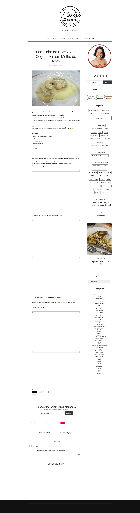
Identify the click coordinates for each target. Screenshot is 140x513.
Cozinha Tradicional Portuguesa (100, 145)
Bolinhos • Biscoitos (99, 303)
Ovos (91, 182)
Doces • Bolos (105, 159)
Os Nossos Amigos (99, 340)
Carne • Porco (33, 422)
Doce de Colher (99, 324)
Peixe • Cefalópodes (94, 185)
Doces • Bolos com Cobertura (100, 162)
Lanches (99, 175)
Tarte (99, 370)
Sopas (97, 192)
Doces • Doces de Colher (99, 169)
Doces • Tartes (93, 172)
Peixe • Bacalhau (105, 182)
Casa (63, 38)
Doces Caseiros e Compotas (99, 326)
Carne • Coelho (99, 314)
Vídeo (102, 192)
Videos (78, 38)
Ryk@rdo (37, 446)
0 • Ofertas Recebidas (104, 113)
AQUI (58, 111)
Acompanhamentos (100, 125)
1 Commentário (45, 422)
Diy (99, 322)
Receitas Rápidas (98, 189)
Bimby (100, 132)
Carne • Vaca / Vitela (99, 317)
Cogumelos (39, 422)
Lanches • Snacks (99, 329)
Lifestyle (70, 38)
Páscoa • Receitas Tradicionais (99, 345)
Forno (92, 175)
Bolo (99, 305)
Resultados (99, 363)
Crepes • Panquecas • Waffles (100, 149)
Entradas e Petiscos (105, 172)
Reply (79, 454)
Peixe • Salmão (99, 358)
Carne (56, 47)
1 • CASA (94, 122)
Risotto (99, 365)
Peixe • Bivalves (99, 352)
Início (49, 38)
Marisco (106, 175)
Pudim (99, 359)
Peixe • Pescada (106, 185)
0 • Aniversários (93, 110)
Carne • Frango (94, 135)
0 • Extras (92, 113)
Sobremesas (99, 366)
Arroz (106, 128)
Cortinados (100, 216)
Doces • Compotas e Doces (100, 165)
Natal (108, 179)
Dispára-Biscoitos (100, 152)
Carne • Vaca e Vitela (95, 138)
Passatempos (99, 347)
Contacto (86, 38)
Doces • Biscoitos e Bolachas (100, 155)
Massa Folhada (94, 179)
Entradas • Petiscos (99, 328)
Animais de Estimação (99, 294)
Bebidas (99, 300)
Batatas (94, 132)
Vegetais (99, 373)
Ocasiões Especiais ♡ (99, 338)
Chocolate (107, 138)
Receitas (56, 38)
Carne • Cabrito (99, 312)
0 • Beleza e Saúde (105, 110)
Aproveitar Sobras (97, 128)
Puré (90, 189)
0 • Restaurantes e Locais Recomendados (100, 117)
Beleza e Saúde (99, 301)
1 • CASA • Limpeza (103, 122)
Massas (102, 179)
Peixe (96, 182)
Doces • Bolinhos (94, 159)
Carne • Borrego (99, 310)
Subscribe (69, 413)
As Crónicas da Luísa (99, 298)
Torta (99, 372)
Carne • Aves (99, 308)
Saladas (108, 189)
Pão (99, 343)
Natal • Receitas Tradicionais (99, 336)
